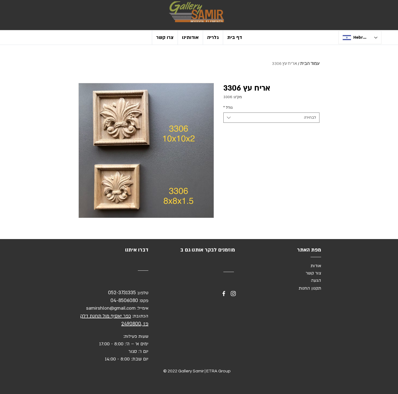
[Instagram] (233, 293)
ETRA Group (218, 371)
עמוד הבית (309, 63)
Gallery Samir (191, 371)
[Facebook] (223, 293)
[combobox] (271, 117)
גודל (228, 107)
